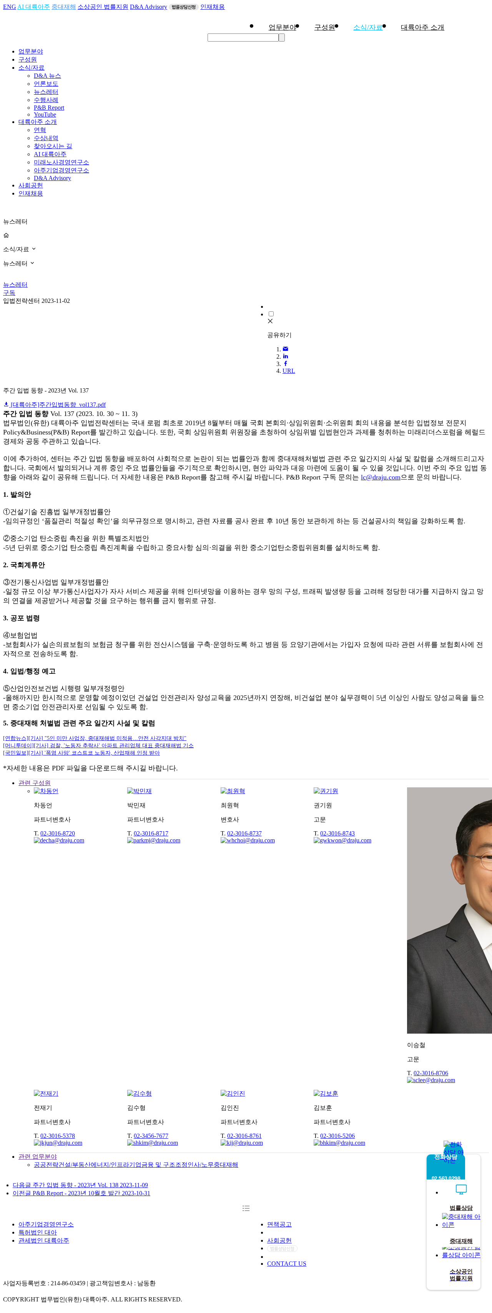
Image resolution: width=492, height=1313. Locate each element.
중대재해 (64, 6)
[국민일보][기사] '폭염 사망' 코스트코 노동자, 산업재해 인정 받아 (81, 753)
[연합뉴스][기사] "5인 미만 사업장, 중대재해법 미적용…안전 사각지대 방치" (94, 738)
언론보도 (46, 83)
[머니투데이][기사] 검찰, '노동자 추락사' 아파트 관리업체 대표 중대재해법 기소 (98, 745)
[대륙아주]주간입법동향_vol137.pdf (57, 404)
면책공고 (279, 1224)
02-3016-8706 (431, 1073)
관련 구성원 (34, 783)
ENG (9, 6)
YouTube (45, 114)
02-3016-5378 (57, 1136)
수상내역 (46, 138)
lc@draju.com (381, 477)
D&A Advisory (148, 6)
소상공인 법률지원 (103, 6)
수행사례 (46, 100)
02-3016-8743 (337, 833)
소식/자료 (368, 27)
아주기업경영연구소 (61, 170)
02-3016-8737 (244, 833)
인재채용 (212, 6)
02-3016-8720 (57, 833)
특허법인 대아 (37, 1232)
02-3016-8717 (151, 833)
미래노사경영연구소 (61, 162)
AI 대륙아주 (33, 6)
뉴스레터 (46, 92)
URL (289, 371)
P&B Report (49, 107)
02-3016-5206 (337, 1136)
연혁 (40, 130)
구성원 (324, 27)
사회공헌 (30, 185)
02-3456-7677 (151, 1136)
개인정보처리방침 (291, 1232)
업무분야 (282, 27)
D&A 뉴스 (47, 75)
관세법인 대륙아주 (43, 1240)
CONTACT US (286, 1263)
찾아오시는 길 (53, 146)
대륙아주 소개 (422, 27)
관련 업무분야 (37, 1156)
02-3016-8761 (244, 1136)
